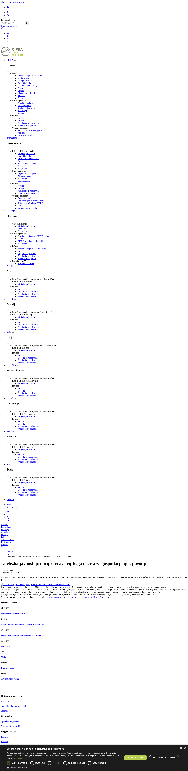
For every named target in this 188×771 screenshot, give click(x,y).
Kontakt (21, 95)
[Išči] (27, 23)
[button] (63, 767)
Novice (21, 118)
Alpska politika (24, 105)
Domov (10, 551)
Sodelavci (22, 229)
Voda (3, 657)
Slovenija (11, 210)
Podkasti (21, 133)
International (12, 138)
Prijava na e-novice (26, 263)
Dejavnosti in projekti (27, 173)
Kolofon (4, 741)
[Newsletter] (8, 7)
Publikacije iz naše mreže (28, 123)
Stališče (21, 113)
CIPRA (10, 60)
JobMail (21, 206)
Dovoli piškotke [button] (135, 758)
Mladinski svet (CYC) (27, 85)
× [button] (185, 748)
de (8, 33)
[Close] (8, 71)
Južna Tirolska (13, 365)
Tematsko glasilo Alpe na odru (31, 201)
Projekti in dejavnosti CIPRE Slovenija (34, 236)
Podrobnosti (19, 758)
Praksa (20, 166)
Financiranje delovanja (27, 163)
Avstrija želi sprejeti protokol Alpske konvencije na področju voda (23, 624)
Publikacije (22, 110)
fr (7, 36)
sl (7, 41)
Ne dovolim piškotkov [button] (164, 758)
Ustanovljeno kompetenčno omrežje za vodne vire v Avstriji (21, 635)
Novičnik (5, 701)
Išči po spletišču (8, 20)
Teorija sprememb (25, 80)
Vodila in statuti (24, 78)
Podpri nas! (23, 98)
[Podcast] (8, 12)
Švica (9, 464)
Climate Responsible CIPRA (30, 76)
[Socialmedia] (8, 15)
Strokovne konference (27, 108)
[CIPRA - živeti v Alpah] (12, 2)
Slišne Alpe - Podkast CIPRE (30, 203)
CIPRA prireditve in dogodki (30, 241)
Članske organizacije (27, 93)
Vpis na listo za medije (27, 208)
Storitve (21, 238)
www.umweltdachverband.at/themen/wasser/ (87, 597)
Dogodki (21, 120)
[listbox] (181, 748)
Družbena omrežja (26, 135)
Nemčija (10, 431)
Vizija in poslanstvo (26, 153)
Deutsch (10, 499)
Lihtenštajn (11, 398)
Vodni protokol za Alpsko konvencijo (13, 613)
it (7, 38)
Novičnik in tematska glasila (30, 130)
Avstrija (10, 266)
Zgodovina (22, 88)
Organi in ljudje (24, 83)
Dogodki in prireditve (27, 253)
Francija (10, 299)
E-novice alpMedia (26, 198)
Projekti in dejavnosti (27, 103)
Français (10, 502)
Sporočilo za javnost (10, 721)
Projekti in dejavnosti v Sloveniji (32, 248)
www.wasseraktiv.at (54, 597)
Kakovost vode (7, 668)
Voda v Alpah (5, 646)
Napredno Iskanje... (9, 26)
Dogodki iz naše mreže (28, 291)
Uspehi (21, 90)
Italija (9, 332)
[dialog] (94, 758)
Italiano (10, 504)
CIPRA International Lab (28, 158)
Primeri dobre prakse (27, 125)
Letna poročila (24, 181)
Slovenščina (12, 507)
